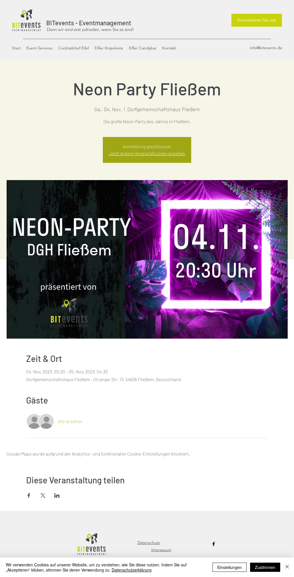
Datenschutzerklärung (132, 570)
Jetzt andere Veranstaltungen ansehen (147, 153)
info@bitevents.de (266, 47)
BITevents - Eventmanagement (87, 22)
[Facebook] (213, 544)
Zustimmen (265, 567)
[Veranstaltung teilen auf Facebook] (29, 495)
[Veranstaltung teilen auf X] (43, 495)
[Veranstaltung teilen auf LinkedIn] (57, 495)
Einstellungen (229, 567)
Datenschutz (149, 542)
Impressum (161, 549)
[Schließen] (287, 567)
